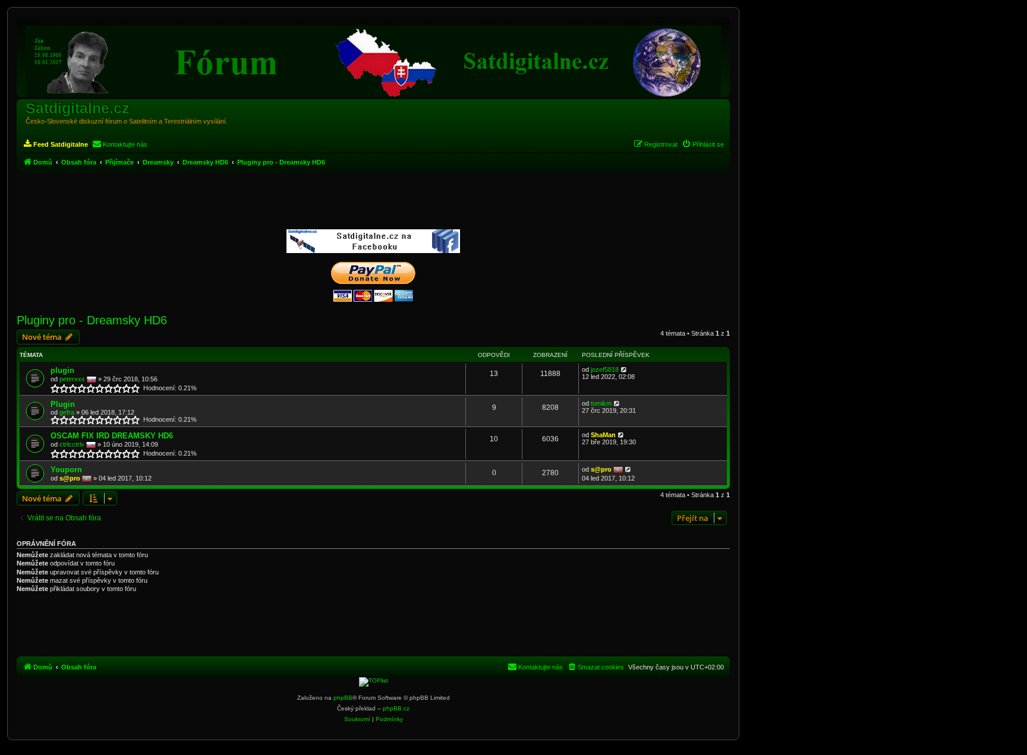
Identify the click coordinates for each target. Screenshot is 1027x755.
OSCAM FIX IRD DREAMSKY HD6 (112, 435)
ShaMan (603, 434)
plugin (62, 370)
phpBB (342, 697)
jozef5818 (605, 369)
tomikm (601, 403)
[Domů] (373, 58)
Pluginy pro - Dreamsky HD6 (92, 320)
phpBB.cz (396, 708)
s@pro (69, 478)
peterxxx (72, 379)
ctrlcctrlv (71, 444)
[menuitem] (55, 144)
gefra (66, 412)
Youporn (66, 469)
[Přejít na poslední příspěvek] (624, 369)
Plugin (63, 404)
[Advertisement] (373, 201)
